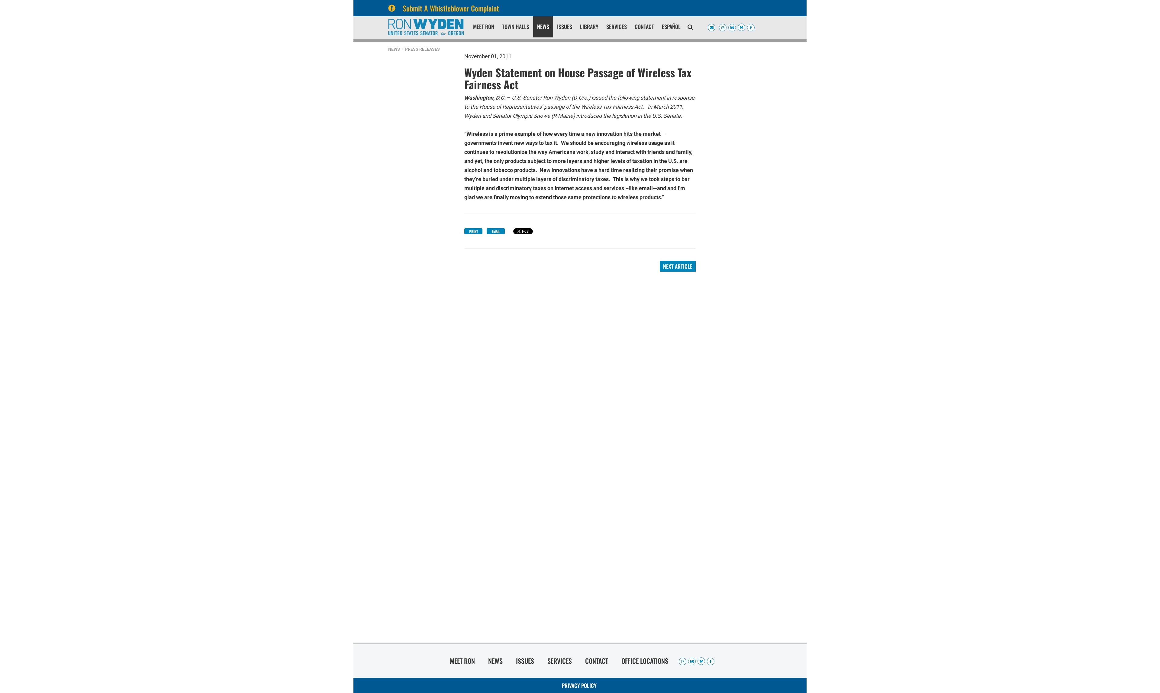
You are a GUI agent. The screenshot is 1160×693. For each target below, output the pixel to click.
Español (671, 26)
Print (473, 231)
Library (589, 26)
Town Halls (515, 26)
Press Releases (422, 49)
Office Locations (644, 661)
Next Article (677, 266)
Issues (564, 26)
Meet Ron (483, 26)
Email (496, 231)
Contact (644, 26)
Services (616, 26)
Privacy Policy (579, 685)
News (543, 26)
